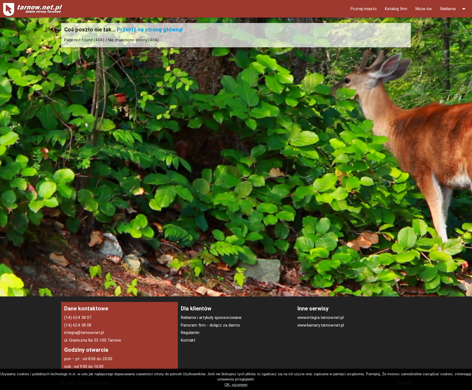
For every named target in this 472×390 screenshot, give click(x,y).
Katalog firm (396, 8)
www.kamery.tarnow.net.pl (320, 325)
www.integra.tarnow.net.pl (320, 317)
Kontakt (188, 340)
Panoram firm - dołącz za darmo (210, 325)
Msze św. (423, 8)
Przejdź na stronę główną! (150, 29)
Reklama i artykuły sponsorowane (211, 317)
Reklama (454, 9)
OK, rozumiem (236, 385)
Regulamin (190, 332)
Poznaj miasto (363, 8)
